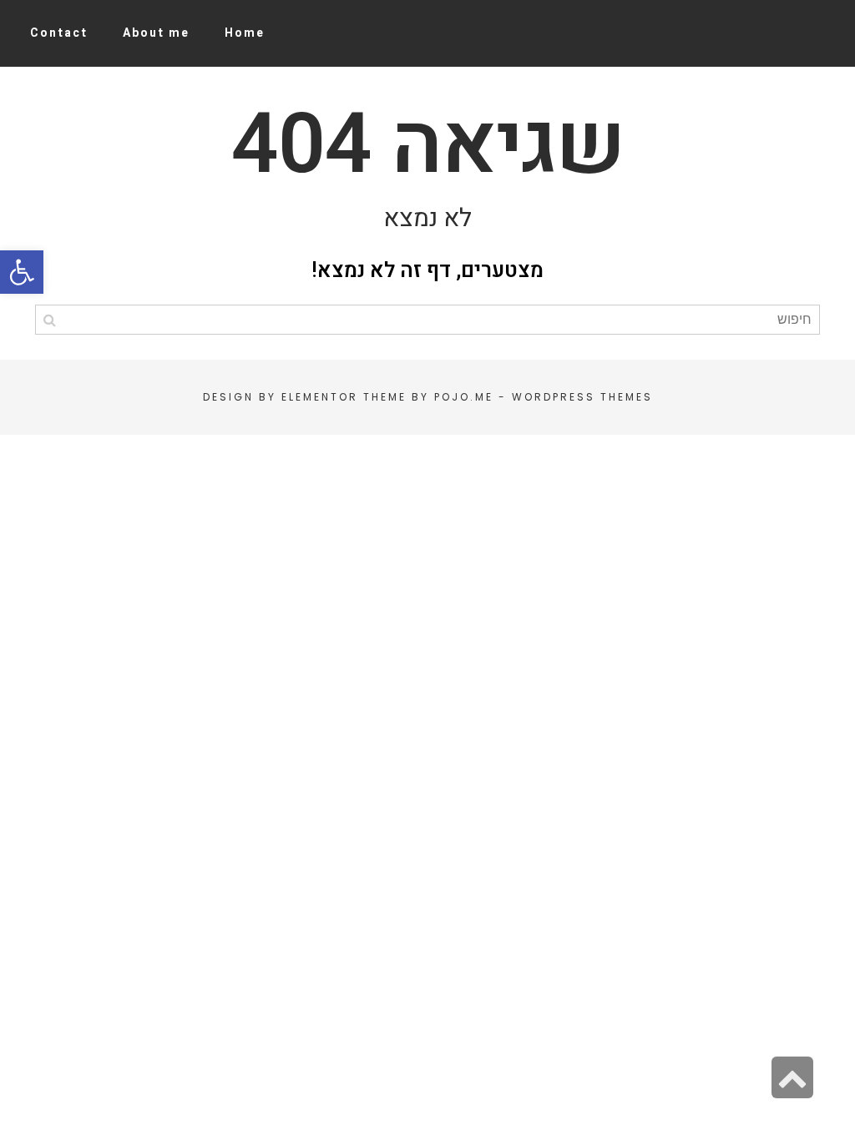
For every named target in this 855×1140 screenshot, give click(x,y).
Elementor (319, 397)
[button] (21, 272)
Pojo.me (463, 397)
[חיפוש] (49, 320)
